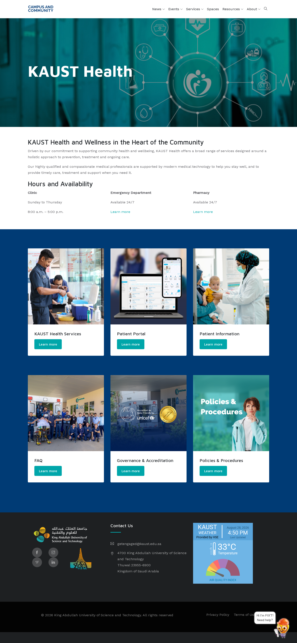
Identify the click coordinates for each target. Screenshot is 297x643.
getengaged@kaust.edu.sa (139, 544)
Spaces (213, 9)
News (157, 9)
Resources (231, 9)
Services (193, 9)
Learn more (120, 212)
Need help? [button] (273, 619)
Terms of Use (245, 615)
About (252, 9)
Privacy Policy (217, 615)
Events (174, 9)
